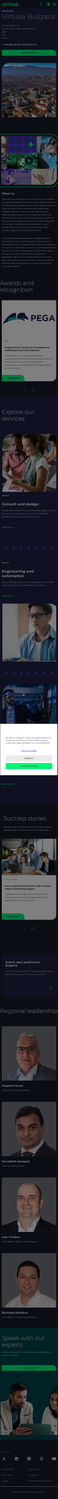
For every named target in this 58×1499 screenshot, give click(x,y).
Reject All (29, 758)
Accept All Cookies (29, 766)
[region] (29, 749)
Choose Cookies (29, 751)
